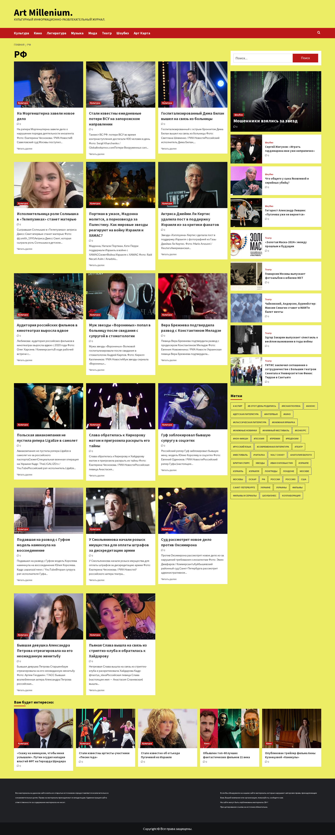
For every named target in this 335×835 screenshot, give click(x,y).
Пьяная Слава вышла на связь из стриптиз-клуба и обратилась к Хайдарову (118, 650)
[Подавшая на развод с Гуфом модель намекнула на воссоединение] (48, 511)
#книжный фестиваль (275, 430)
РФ (263, 479)
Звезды (260, 463)
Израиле (304, 463)
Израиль (238, 471)
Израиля (254, 471)
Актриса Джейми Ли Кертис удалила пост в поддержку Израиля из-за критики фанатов (190, 219)
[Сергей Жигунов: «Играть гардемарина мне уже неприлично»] (246, 149)
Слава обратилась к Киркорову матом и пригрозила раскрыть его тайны (119, 440)
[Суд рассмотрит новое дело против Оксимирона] (192, 511)
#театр (299, 446)
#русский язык (242, 446)
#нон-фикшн (240, 438)
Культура (21, 33)
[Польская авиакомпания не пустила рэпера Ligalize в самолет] (48, 406)
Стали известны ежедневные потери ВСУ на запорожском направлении (115, 118)
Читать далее (24, 148)
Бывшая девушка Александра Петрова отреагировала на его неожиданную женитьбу (45, 650)
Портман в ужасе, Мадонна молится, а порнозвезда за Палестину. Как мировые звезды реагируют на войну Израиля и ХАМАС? (118, 224)
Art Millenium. (43, 12)
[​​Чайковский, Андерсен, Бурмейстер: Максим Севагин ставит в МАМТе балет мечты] (246, 308)
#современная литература (273, 446)
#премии (275, 438)
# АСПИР (237, 406)
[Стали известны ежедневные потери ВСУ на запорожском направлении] (120, 84)
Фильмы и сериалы (245, 495)
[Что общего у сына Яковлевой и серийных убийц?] (246, 180)
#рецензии (292, 438)
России (275, 479)
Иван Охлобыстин (281, 463)
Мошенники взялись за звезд (265, 121)
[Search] (318, 32)
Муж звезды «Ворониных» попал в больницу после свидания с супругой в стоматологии (120, 330)
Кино (38, 33)
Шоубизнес (269, 495)
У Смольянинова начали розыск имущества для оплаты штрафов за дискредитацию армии (119, 545)
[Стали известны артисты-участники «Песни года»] (105, 728)
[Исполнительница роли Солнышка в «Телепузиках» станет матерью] (48, 185)
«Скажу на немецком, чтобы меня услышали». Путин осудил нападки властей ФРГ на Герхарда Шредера (41, 757)
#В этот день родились (262, 406)
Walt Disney (277, 455)
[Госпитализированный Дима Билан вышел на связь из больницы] (192, 84)
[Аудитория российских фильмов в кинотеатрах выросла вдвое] (48, 296)
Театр (107, 33)
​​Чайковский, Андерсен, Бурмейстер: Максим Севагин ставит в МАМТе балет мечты (290, 308)
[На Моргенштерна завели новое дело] (48, 84)
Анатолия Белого (301, 455)
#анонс (310, 406)
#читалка (259, 455)
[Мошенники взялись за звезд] (276, 101)
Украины (281, 487)
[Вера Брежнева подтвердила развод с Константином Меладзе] (192, 296)
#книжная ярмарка (283, 422)
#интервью (271, 414)
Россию (290, 479)
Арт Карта (142, 33)
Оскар (252, 479)
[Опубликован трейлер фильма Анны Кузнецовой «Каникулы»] (291, 728)
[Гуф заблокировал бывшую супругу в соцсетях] (192, 406)
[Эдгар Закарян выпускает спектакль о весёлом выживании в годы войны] (246, 339)
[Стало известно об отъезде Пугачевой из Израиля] (167, 728)
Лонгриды (271, 471)
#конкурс (300, 430)
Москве (304, 471)
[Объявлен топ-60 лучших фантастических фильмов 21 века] (229, 728)
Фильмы (297, 487)
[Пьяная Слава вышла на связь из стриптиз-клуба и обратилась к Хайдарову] (120, 616)
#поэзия (259, 438)
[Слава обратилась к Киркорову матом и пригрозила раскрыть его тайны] (120, 406)
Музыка (77, 33)
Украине (265, 487)
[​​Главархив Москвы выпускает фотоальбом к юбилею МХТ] (246, 276)
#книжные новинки (245, 430)
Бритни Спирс (241, 463)
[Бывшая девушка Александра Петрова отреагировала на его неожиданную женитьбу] (48, 616)
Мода (92, 33)
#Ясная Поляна (291, 406)
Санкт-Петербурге (244, 487)
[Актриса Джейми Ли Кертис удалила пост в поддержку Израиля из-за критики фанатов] (192, 185)
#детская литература (246, 414)
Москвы (238, 479)
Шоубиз (123, 33)
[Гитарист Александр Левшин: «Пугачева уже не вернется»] (246, 212)
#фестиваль (240, 455)
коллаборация (291, 495)
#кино (287, 414)
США (303, 479)
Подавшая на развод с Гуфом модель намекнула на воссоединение (43, 545)
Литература (56, 33)
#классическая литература (249, 422)
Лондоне (288, 471)
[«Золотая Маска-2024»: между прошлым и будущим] (246, 244)
